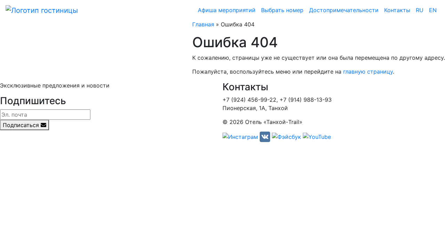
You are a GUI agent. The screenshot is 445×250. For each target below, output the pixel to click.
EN (433, 10)
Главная (203, 24)
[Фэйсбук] (286, 136)
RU (419, 10)
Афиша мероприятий (227, 10)
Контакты (397, 10)
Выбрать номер (282, 10)
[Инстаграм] (240, 136)
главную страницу (368, 71)
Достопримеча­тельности (344, 10)
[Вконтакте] (265, 136)
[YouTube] (317, 136)
